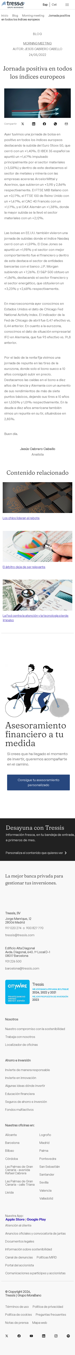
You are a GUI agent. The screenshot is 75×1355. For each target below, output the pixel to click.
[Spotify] (68, 1336)
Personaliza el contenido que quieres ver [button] (34, 853)
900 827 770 (34, 928)
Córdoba (11, 1159)
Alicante (11, 1135)
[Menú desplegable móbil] (67, 4)
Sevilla (43, 1182)
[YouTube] (31, 1336)
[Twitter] (6, 1336)
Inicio (4, 15)
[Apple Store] (15, 1220)
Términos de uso (17, 1307)
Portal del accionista (19, 1265)
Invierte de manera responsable (27, 1070)
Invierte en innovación (20, 1078)
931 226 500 (13, 961)
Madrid (44, 1143)
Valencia (45, 1190)
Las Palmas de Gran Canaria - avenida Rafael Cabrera (19, 1170)
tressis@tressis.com (19, 935)
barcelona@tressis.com (22, 968)
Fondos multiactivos (19, 1110)
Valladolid (46, 1198)
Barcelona (12, 1143)
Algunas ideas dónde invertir (25, 1086)
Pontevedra (47, 1159)
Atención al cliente (18, 1225)
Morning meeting (33, 15)
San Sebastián (49, 1167)
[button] (22, 123)
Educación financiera (20, 1094)
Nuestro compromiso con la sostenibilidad (35, 1029)
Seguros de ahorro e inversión (26, 1102)
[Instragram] (55, 1336)
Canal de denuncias (19, 1257)
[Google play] (36, 1220)
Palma (43, 1151)
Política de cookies (18, 1314)
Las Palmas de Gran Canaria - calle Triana (20, 1182)
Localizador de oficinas (21, 1045)
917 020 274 (13, 928)
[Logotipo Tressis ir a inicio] (12, 4)
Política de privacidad (48, 1307)
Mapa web (39, 1323)
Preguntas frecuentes (51, 1314)
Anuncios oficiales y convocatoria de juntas (35, 1233)
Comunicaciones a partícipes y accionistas (35, 1273)
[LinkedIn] (43, 1336)
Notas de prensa (16, 1323)
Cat (54, 4)
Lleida (9, 1192)
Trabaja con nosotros (20, 1037)
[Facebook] (19, 1336)
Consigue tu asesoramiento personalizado (38, 782)
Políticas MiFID (47, 1257)
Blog (15, 15)
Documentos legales (19, 1241)
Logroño (45, 1135)
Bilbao (9, 1151)
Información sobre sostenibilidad (28, 1249)
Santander (46, 1174)
